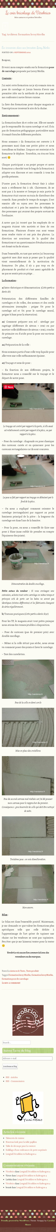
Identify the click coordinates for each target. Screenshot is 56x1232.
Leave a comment (11, 983)
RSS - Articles (12, 1077)
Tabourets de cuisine (15, 1138)
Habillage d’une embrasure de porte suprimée (26, 1149)
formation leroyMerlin (42, 975)
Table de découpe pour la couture (21, 1146)
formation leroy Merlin (19, 975)
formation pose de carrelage (15, 978)
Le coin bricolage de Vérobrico (28, 12)
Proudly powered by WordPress (15, 1220)
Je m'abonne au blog (10, 1066)
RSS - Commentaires (15, 1081)
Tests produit (32, 970)
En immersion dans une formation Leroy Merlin (26, 47)
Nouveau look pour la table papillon (21, 1142)
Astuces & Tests (17, 970)
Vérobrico (10, 1171)
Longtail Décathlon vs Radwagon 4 (21, 1154)
